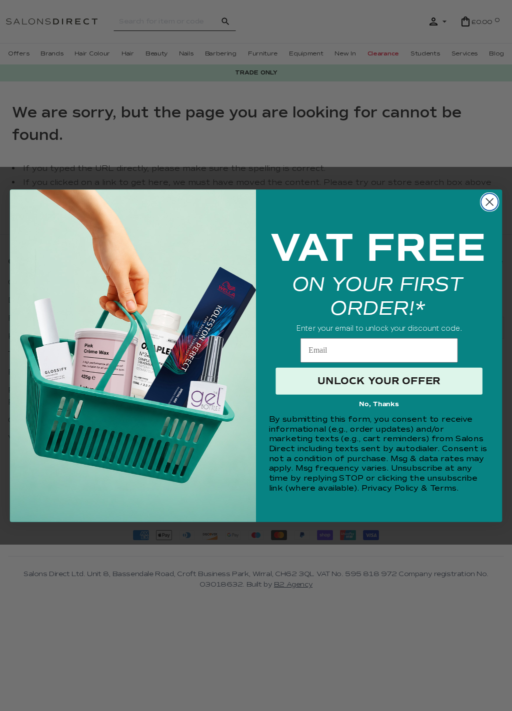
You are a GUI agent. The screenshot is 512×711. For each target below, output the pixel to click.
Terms (443, 488)
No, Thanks (379, 404)
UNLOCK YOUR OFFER (379, 381)
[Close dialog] (489, 201)
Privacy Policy (390, 488)
